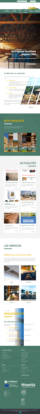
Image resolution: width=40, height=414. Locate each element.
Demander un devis (25, 375)
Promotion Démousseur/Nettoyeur (10, 204)
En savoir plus (31, 107)
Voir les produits (7, 149)
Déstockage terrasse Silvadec (28, 202)
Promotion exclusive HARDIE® (11, 182)
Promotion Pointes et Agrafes (28, 182)
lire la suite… (16, 187)
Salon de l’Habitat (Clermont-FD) (28, 226)
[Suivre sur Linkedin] (24, 372)
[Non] (38, 411)
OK (20, 412)
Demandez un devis (32, 8)
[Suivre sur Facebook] (22, 372)
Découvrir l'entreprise (31, 63)
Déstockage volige (9, 225)
